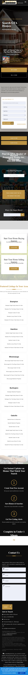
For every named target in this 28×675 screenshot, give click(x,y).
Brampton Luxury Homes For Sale (14, 316)
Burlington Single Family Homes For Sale (14, 395)
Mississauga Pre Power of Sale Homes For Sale (14, 375)
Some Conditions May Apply (13, 54)
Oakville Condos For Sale (14, 437)
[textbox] (14, 176)
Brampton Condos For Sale (14, 312)
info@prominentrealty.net (11, 633)
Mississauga (14, 357)
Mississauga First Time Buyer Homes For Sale (14, 364)
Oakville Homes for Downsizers (14, 419)
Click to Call (14, 142)
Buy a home (14, 69)
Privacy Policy (20, 662)
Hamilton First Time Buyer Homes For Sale (14, 336)
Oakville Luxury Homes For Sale (14, 441)
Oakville (14, 416)
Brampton (14, 302)
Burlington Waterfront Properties (14, 391)
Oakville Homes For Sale (14, 426)
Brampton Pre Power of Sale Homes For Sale (14, 320)
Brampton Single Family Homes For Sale (14, 305)
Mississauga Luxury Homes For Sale (14, 371)
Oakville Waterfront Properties (14, 423)
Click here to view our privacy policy (18, 669)
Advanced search (21, 124)
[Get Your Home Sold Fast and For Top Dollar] (14, 264)
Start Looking (6, 123)
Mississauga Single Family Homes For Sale (14, 360)
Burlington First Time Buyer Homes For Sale (14, 399)
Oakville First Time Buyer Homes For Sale (14, 433)
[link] (22, 214)
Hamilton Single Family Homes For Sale (14, 333)
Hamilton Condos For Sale (14, 340)
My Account (20, 2)
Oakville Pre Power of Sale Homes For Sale (14, 444)
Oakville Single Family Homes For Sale (14, 430)
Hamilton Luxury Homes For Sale (14, 344)
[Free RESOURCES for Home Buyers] (14, 243)
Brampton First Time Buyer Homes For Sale (14, 309)
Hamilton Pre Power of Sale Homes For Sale (14, 347)
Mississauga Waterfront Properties (14, 378)
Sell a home (14, 75)
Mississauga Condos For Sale (14, 367)
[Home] (9, 2)
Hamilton (14, 329)
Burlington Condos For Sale (14, 402)
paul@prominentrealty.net (7, 634)
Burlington (14, 388)
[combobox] (14, 175)
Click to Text (14, 138)
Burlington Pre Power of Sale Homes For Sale (14, 406)
